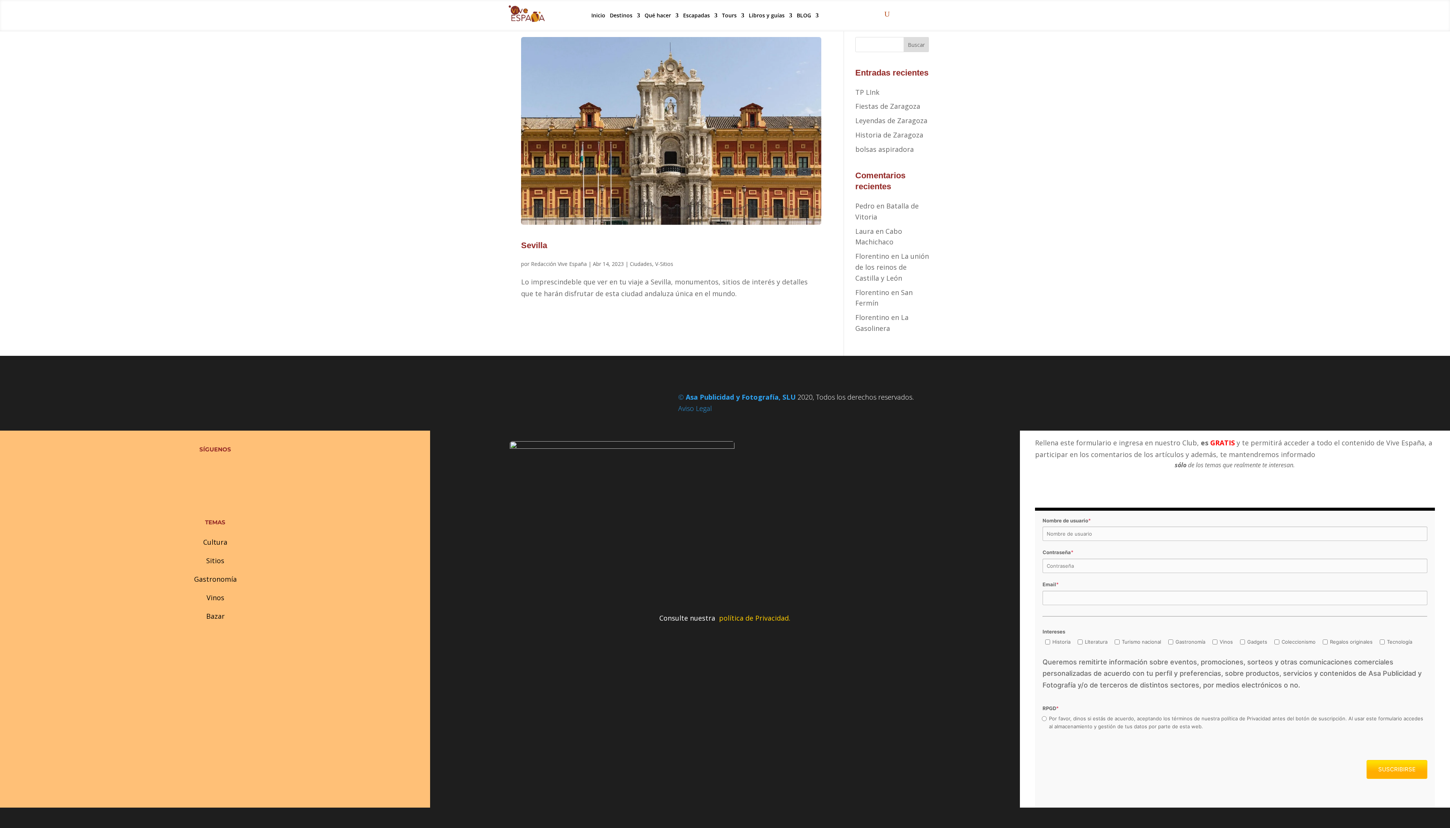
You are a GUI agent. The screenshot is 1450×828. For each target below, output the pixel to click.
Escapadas (696, 15)
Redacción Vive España (559, 263)
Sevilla (534, 245)
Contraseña (1058, 552)
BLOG (804, 15)
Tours (729, 15)
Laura (864, 231)
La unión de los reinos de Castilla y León (892, 267)
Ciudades (641, 263)
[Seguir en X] (215, 468)
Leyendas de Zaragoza (891, 120)
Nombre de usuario (1067, 521)
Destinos (621, 15)
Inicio (598, 15)
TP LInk (867, 92)
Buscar (916, 44)
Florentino (872, 256)
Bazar (215, 616)
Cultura (215, 542)
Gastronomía (215, 579)
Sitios (215, 560)
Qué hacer (658, 15)
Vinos (215, 597)
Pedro (865, 205)
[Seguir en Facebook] (200, 468)
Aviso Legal (695, 408)
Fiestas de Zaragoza (887, 106)
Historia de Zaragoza (889, 134)
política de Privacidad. (754, 618)
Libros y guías (767, 15)
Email (1051, 584)
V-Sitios (664, 263)
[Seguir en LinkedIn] (230, 468)
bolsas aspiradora (884, 149)
